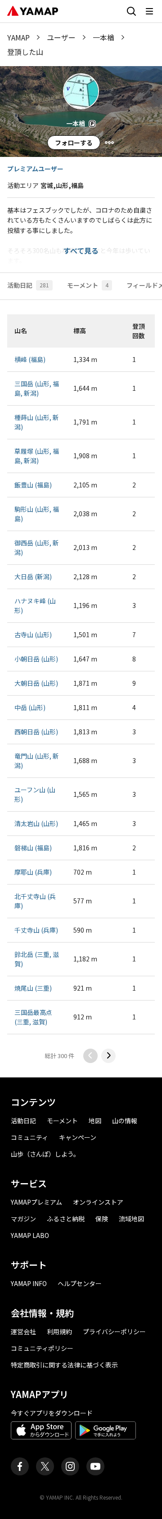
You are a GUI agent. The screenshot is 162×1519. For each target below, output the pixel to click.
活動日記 (23, 1120)
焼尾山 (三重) (33, 987)
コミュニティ (29, 1137)
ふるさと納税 (66, 1218)
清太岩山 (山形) (36, 823)
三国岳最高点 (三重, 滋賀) (33, 1017)
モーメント (62, 1120)
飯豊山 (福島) (33, 484)
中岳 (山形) (29, 707)
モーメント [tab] (87, 285)
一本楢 (103, 37)
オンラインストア (98, 1201)
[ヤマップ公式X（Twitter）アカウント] (45, 1466)
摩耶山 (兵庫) (33, 871)
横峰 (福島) (29, 359)
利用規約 (59, 1331)
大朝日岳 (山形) (36, 683)
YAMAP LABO (30, 1235)
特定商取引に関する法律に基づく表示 (64, 1364)
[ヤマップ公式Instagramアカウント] (70, 1466)
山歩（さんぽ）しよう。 (45, 1153)
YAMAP (18, 37)
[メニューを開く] (149, 11)
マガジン (23, 1218)
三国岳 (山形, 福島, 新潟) (36, 388)
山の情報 (124, 1120)
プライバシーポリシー (114, 1331)
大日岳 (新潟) (33, 576)
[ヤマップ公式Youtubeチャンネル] (95, 1466)
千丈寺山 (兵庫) (36, 929)
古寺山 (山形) (33, 634)
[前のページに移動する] (90, 1056)
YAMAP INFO (29, 1283)
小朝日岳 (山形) (36, 658)
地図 (95, 1120)
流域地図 (131, 1218)
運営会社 (23, 1331)
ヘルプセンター (80, 1283)
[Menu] (109, 142)
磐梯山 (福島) (33, 847)
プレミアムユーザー (35, 168)
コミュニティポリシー (42, 1348)
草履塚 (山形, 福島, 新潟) (36, 456)
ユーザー (61, 37)
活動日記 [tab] (28, 285)
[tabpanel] (81, 688)
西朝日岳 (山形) (36, 731)
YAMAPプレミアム (36, 1201)
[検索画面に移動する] (131, 11)
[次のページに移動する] (108, 1056)
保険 (101, 1218)
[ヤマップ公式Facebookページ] (20, 1466)
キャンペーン (77, 1137)
